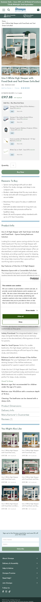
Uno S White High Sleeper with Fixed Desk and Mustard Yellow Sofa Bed (30, 453)
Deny (20, 322)
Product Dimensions (11, 406)
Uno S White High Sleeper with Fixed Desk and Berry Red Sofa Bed (9, 506)
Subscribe (20, 549)
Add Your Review (6, 88)
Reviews (6, 419)
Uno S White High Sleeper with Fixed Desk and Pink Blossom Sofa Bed (30, 479)
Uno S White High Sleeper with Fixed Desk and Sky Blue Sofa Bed (30, 506)
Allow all (20, 316)
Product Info (7, 226)
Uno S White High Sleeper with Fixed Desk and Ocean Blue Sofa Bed (9, 479)
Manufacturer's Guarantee (15, 415)
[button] (15, 71)
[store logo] (20, 9)
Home (4, 21)
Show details (30, 310)
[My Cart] (38, 10)
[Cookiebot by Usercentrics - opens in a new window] (30, 278)
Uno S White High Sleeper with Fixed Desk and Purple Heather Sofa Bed (9, 453)
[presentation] (20, 419)
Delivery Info (7, 410)
